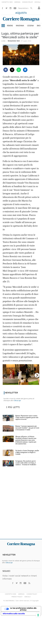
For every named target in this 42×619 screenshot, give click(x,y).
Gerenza (21, 594)
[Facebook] (2, 8)
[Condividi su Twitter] (12, 70)
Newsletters (23, 8)
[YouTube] (14, 8)
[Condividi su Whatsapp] (19, 70)
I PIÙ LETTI (13, 407)
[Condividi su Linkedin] (25, 70)
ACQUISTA (21, 13)
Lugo (3, 41)
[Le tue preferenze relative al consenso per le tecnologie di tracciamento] (38, 615)
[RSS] (29, 583)
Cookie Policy (32, 594)
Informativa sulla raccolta (14, 613)
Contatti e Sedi (10, 594)
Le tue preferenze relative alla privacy (23, 609)
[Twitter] (6, 8)
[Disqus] (21, 505)
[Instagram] (10, 8)
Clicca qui (17, 400)
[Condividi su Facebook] (5, 70)
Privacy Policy (17, 597)
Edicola (27, 597)
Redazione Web (13, 41)
